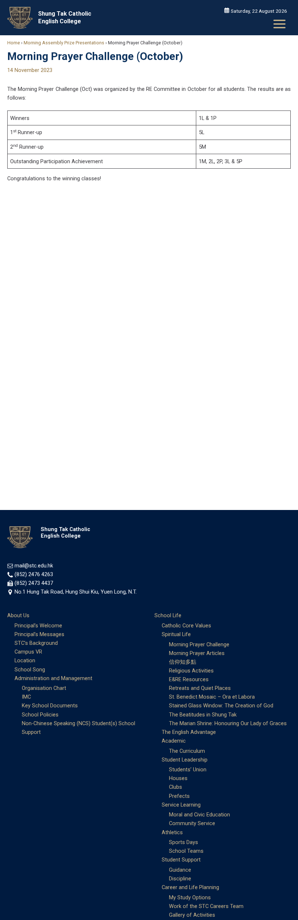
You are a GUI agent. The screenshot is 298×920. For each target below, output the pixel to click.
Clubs (175, 787)
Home (13, 42)
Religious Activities (191, 670)
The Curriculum (187, 751)
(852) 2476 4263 (34, 574)
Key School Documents (50, 705)
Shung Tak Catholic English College (64, 17)
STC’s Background (36, 643)
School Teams (186, 851)
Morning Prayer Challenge (199, 644)
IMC (26, 697)
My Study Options (190, 897)
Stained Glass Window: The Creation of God (221, 705)
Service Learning (181, 805)
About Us (18, 615)
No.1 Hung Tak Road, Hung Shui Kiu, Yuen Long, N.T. (76, 591)
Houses (178, 778)
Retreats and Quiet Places (200, 688)
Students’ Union (187, 769)
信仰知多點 (182, 662)
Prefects (179, 796)
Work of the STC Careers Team (206, 906)
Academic (174, 741)
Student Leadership (185, 759)
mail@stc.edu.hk (34, 565)
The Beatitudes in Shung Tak (203, 714)
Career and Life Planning (190, 887)
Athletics (172, 832)
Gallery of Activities (192, 915)
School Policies (40, 714)
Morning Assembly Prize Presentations (64, 42)
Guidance (180, 870)
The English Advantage (189, 732)
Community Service (192, 823)
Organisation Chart (44, 688)
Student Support (181, 859)
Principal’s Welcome (38, 625)
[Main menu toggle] (279, 24)
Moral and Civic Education (199, 814)
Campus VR (28, 651)
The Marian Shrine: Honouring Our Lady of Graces (228, 723)
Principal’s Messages (39, 634)
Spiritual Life (176, 634)
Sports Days (183, 842)
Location (25, 660)
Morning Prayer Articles (197, 653)
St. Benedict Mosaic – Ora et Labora (212, 697)
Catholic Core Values (186, 625)
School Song (30, 669)
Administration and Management (53, 678)
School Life (167, 615)
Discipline (180, 878)
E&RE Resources (189, 679)
